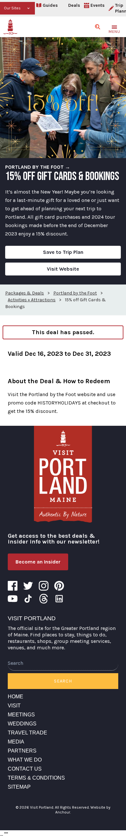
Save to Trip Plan (63, 252)
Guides (50, 5)
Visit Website (63, 269)
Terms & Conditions (36, 778)
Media (16, 741)
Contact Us (25, 769)
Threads (43, 598)
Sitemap (19, 787)
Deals (74, 5)
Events (97, 5)
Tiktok (28, 598)
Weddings (22, 723)
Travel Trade (27, 732)
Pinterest (59, 585)
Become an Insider (38, 562)
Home (15, 696)
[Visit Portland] (10, 26)
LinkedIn (59, 598)
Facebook (12, 585)
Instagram (43, 585)
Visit (14, 705)
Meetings (21, 714)
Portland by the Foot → (37, 167)
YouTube (12, 598)
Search (63, 681)
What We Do (25, 760)
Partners (22, 750)
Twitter (28, 585)
